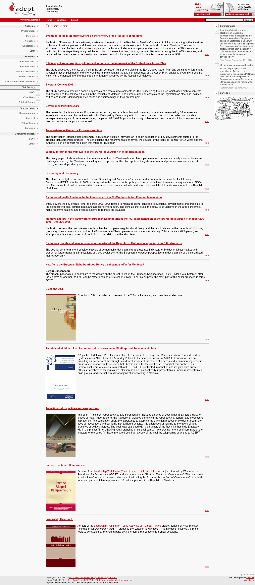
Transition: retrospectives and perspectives (72, 408)
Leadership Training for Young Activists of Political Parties (127, 471)
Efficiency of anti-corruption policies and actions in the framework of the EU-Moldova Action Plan (106, 63)
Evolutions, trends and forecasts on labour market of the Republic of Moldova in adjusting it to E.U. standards (114, 243)
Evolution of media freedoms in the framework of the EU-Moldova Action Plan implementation (104, 197)
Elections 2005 (55, 288)
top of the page (246, 574)
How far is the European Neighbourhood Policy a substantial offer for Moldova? (95, 264)
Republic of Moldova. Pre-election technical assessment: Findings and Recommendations (101, 348)
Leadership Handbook (59, 519)
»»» (207, 54)
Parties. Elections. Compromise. (66, 465)
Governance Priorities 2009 (62, 105)
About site (249, 580)
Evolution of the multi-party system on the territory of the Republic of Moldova (94, 35)
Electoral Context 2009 (59, 84)
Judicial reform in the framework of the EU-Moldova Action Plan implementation (95, 151)
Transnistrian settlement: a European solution (74, 130)
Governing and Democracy (62, 173)
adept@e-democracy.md (121, 580)
